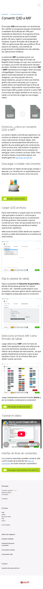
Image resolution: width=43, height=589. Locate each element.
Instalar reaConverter (16, 199)
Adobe (3, 514)
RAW (3, 512)
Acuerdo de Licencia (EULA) (10, 568)
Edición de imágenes (8, 534)
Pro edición (5, 494)
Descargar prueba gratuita (19, 406)
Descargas (5, 486)
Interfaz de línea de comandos (8, 544)
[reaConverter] (11, 5)
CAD (3, 518)
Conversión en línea (8, 550)
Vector (3, 521)
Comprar (4, 564)
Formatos (5, 508)
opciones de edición (23, 157)
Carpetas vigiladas (8, 539)
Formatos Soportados (16, 14)
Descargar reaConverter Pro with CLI (22, 470)
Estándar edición (6, 492)
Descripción (5, 14)
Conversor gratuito (9, 490)
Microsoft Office (6, 516)
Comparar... (5, 498)
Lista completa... (6, 525)
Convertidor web (7, 554)
